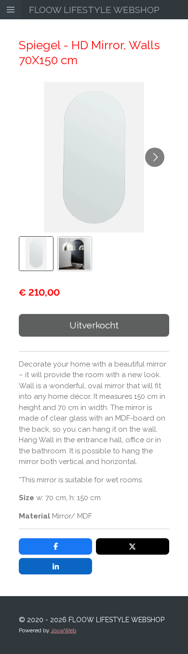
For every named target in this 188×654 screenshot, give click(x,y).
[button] (36, 253)
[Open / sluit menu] (10, 9)
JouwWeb (63, 630)
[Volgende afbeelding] (154, 157)
